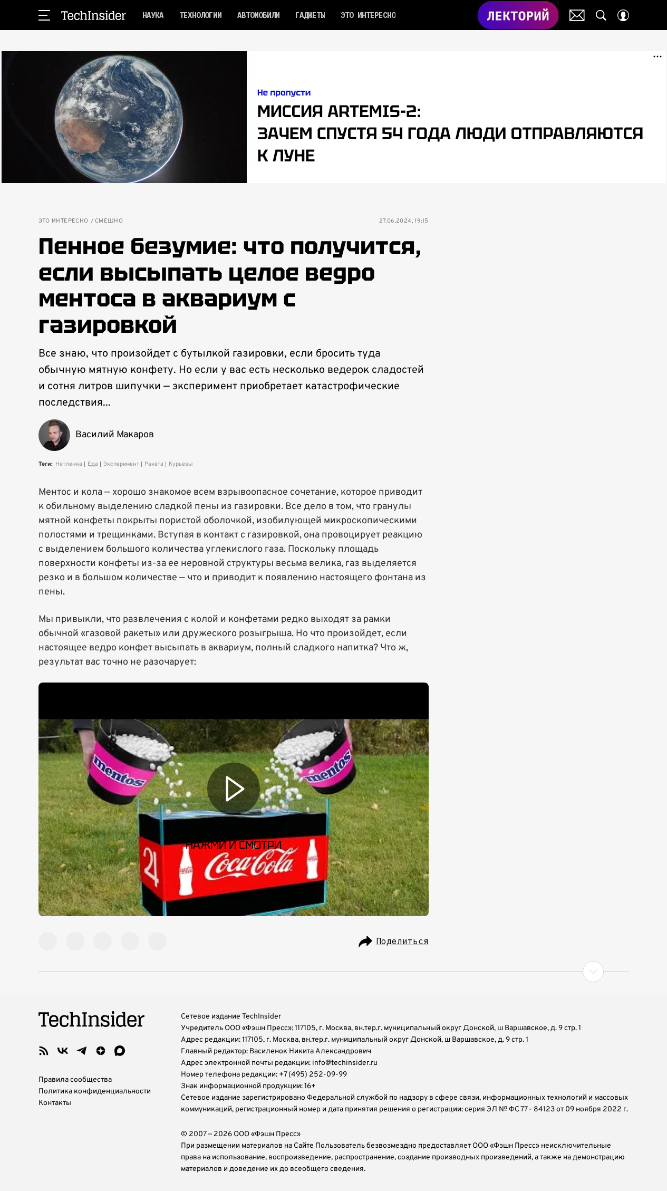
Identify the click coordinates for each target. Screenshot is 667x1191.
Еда (93, 464)
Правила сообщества (75, 1079)
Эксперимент (121, 464)
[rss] (43, 1050)
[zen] (100, 1050)
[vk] (62, 1050)
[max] (119, 1050)
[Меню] (44, 15)
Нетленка (68, 464)
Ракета (153, 464)
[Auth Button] (623, 15)
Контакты (55, 1103)
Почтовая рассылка (577, 15)
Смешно (109, 221)
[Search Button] (601, 15)
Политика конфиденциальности (94, 1091)
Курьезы (181, 464)
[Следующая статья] (333, 971)
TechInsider (94, 15)
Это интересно (63, 221)
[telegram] (81, 1050)
